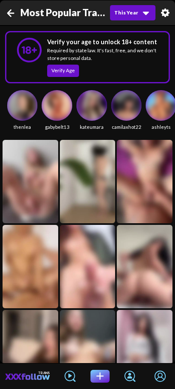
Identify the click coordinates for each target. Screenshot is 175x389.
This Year (126, 12)
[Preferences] (165, 12)
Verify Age (63, 70)
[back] (11, 13)
